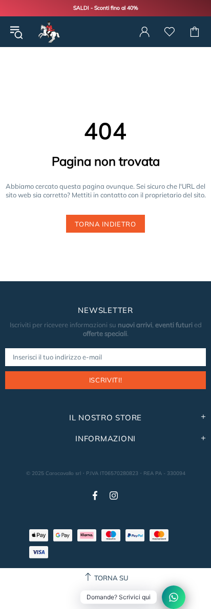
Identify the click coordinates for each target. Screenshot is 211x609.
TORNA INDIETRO (105, 224)
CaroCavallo (48, 31)
